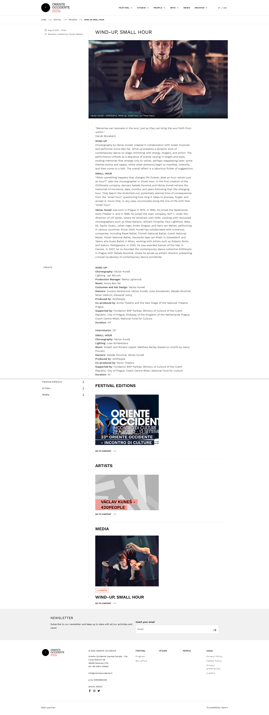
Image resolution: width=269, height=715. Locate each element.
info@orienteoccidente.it (100, 673)
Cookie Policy (214, 661)
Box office (141, 661)
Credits (211, 673)
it (219, 8)
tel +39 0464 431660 (98, 666)
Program (140, 656)
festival (57, 20)
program (73, 20)
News (187, 8)
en (225, 8)
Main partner (48, 707)
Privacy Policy (214, 656)
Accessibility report (217, 707)
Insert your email (145, 622)
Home (43, 20)
